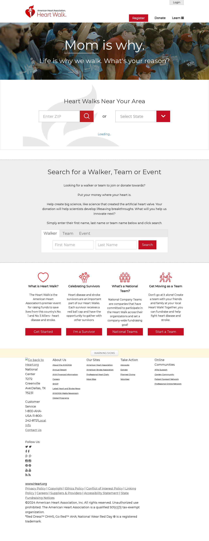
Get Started (43, 332)
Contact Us (33, 430)
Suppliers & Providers (66, 493)
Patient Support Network (167, 379)
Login (176, 2)
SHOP (55, 384)
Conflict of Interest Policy (104, 488)
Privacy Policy (35, 488)
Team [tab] (67, 233)
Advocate (125, 365)
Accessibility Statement (101, 493)
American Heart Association (100, 365)
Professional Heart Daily (98, 374)
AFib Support (161, 369)
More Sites (91, 379)
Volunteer (125, 379)
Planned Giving (128, 374)
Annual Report (60, 369)
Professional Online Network (168, 384)
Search (147, 245)
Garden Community (164, 374)
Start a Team (165, 332)
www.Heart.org (36, 484)
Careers (56, 379)
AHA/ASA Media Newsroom (66, 393)
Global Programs (61, 398)
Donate (160, 18)
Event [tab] (84, 233)
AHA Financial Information (65, 374)
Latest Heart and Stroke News (66, 388)
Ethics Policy (74, 488)
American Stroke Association (100, 369)
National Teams (124, 332)
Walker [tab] (50, 233)
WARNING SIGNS (104, 353)
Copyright (55, 488)
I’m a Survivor (84, 332)
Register (138, 18)
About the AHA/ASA (62, 365)
